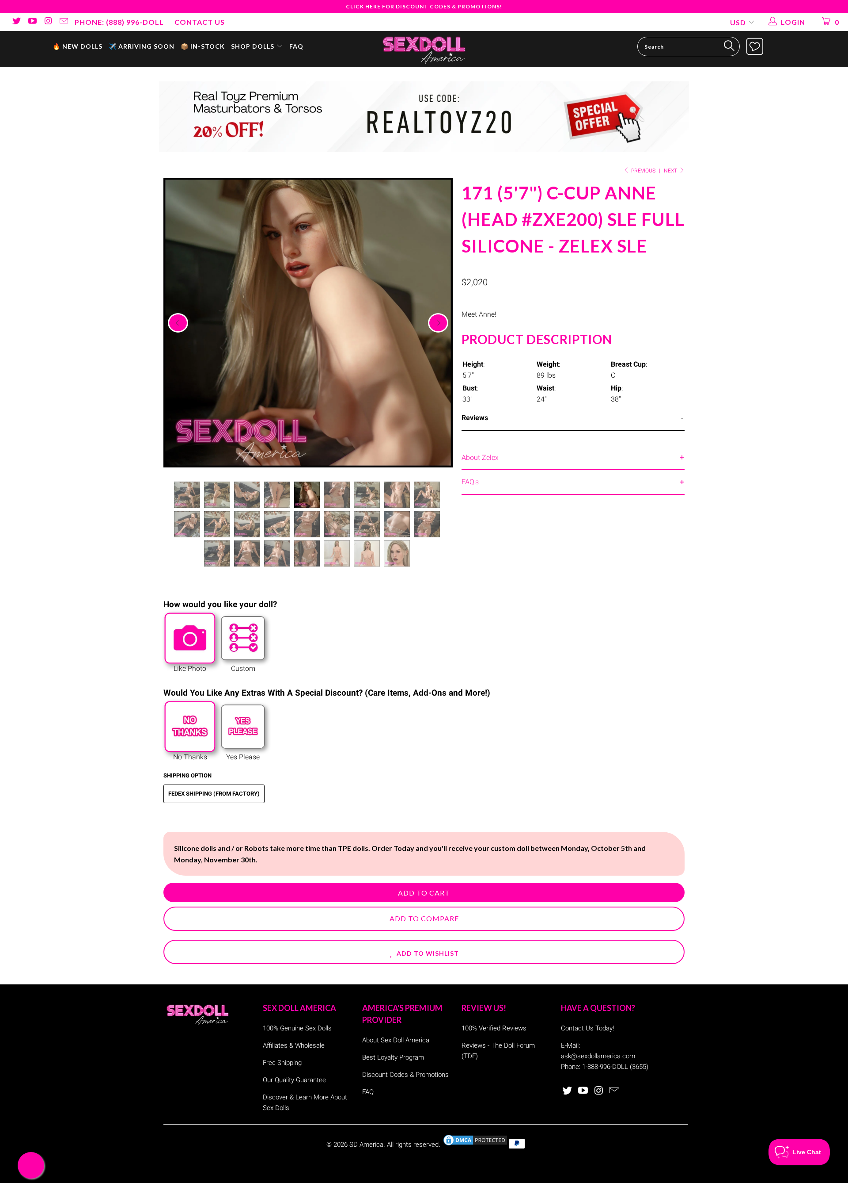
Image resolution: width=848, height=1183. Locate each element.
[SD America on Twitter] (16, 22)
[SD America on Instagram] (48, 22)
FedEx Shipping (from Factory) (214, 793)
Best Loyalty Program (393, 1057)
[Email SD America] (63, 22)
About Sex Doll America (395, 1040)
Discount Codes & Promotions (405, 1075)
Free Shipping (282, 1063)
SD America (366, 1145)
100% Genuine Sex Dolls (297, 1028)
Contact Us (199, 22)
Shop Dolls (253, 46)
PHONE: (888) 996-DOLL (119, 22)
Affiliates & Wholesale (294, 1045)
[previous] (178, 323)
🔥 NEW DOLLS (77, 46)
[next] (438, 323)
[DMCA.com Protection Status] (475, 1145)
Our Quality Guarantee (294, 1080)
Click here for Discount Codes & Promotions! (424, 6)
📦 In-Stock (203, 46)
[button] (424, 952)
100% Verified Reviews (494, 1028)
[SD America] (424, 49)
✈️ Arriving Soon (141, 46)
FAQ (296, 46)
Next (671, 171)
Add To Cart (424, 892)
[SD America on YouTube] (32, 22)
